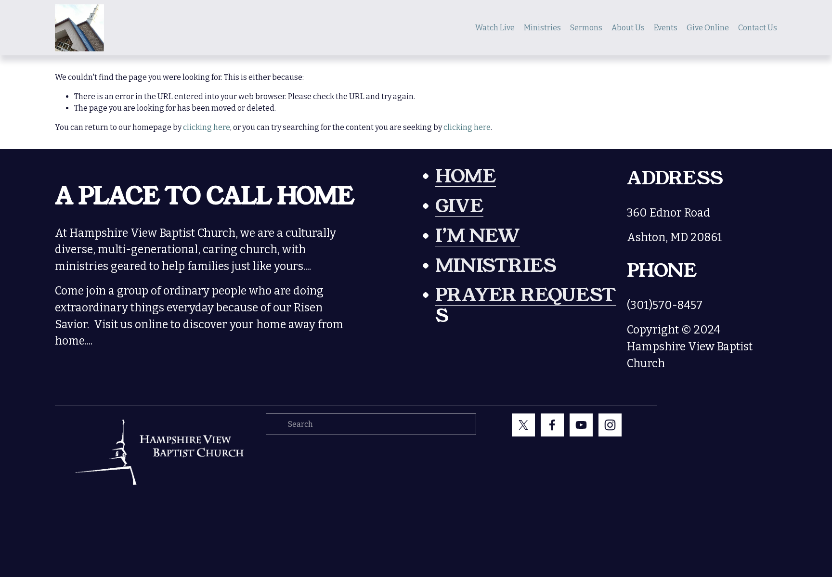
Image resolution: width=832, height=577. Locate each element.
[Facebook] (552, 424)
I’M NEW (477, 236)
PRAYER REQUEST (525, 295)
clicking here (206, 127)
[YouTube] (581, 424)
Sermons (586, 27)
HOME (465, 177)
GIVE (459, 206)
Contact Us (757, 27)
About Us (628, 27)
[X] (523, 424)
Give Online (708, 27)
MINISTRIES (495, 266)
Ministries (542, 27)
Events (665, 27)
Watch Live (495, 27)
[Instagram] (610, 424)
